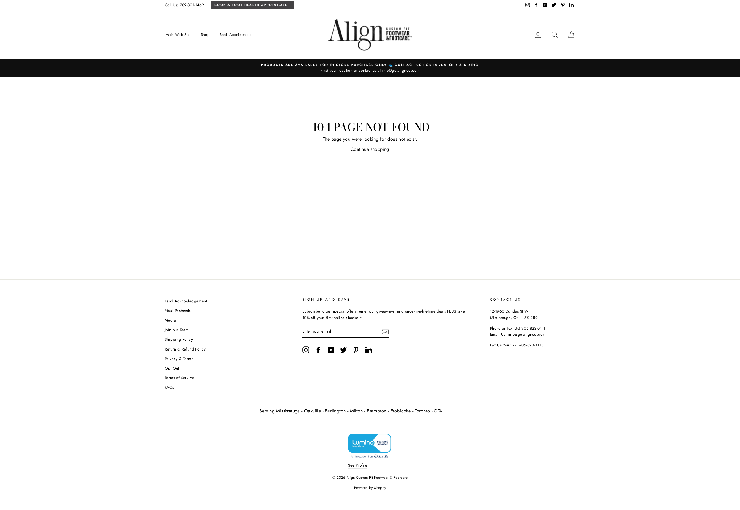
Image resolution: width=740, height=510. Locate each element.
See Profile (357, 465)
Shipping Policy (179, 339)
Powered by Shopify (370, 487)
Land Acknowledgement (186, 301)
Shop (205, 34)
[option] (370, 68)
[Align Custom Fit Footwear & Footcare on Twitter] (343, 349)
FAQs (169, 387)
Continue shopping (370, 149)
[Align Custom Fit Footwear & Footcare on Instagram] (305, 349)
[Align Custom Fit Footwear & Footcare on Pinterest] (355, 349)
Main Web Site (178, 34)
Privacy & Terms (179, 359)
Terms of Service (179, 378)
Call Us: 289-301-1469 (184, 5)
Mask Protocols (178, 310)
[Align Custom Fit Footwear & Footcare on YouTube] (331, 349)
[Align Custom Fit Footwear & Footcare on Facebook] (318, 349)
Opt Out (172, 368)
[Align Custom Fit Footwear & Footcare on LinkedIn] (368, 349)
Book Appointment (235, 34)
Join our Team (177, 330)
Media (170, 320)
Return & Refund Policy (185, 349)
